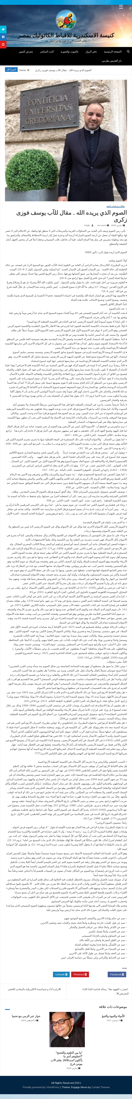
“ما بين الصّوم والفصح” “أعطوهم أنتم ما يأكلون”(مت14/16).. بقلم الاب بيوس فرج (66, 1058)
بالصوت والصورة (69, 51)
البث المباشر (47, 51)
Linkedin (60, 974)
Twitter (97, 974)
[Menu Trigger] (121, 6)
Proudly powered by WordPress (41, 1087)
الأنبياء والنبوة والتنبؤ (113, 1016)
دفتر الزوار (91, 51)
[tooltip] (3, 29)
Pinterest (79, 974)
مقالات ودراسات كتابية (116, 206)
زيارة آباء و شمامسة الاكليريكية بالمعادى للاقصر (33, 989)
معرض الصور (26, 51)
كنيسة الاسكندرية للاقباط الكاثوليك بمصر (66, 35)
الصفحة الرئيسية (113, 51)
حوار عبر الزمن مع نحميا (26, 1016)
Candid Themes (101, 1087)
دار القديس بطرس (112, 60)
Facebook (116, 974)
